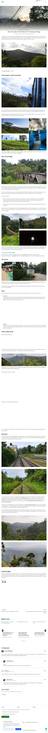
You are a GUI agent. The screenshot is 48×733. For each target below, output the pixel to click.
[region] (12, 725)
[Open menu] (45, 2)
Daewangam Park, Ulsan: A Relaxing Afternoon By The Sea (24, 634)
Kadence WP (33, 730)
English (38, 0)
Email (18, 707)
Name (3, 707)
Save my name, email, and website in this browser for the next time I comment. (16, 709)
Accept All (18, 729)
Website (34, 707)
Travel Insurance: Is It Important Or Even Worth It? (8, 634)
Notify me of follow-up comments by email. (10, 711)
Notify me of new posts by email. (8, 714)
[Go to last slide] (2, 630)
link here (20, 152)
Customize (6, 729)
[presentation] (8, 625)
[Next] (45, 630)
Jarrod (6, 670)
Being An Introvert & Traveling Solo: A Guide (10, 610)
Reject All (12, 729)
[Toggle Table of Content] (12, 71)
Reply (45, 650)
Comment (4, 694)
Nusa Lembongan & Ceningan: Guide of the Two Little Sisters (36, 611)
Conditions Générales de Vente (32, 722)
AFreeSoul (16, 33)
